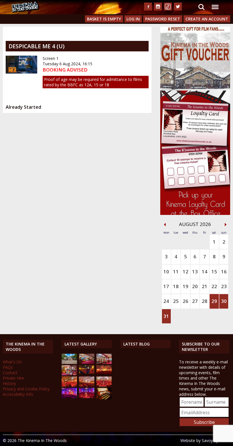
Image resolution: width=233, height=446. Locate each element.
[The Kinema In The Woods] (69, 362)
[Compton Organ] (104, 398)
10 (166, 271)
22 (214, 286)
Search (201, 3)
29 (214, 301)
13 (195, 271)
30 (224, 301)
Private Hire (13, 378)
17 (166, 286)
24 (166, 301)
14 (204, 271)
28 (204, 301)
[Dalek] (69, 373)
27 (195, 301)
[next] (225, 225)
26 (185, 301)
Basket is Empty (104, 19)
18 (176, 286)
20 (195, 286)
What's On (12, 362)
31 (166, 316)
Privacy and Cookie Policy (26, 388)
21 (204, 286)
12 (185, 271)
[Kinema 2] (86, 385)
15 (214, 271)
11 (176, 271)
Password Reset (162, 19)
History (9, 383)
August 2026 (195, 224)
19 (185, 286)
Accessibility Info (18, 394)
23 (224, 286)
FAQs (8, 367)
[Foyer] (86, 362)
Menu (215, 3)
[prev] (164, 225)
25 (176, 301)
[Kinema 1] (86, 372)
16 (224, 271)
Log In (133, 19)
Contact (10, 372)
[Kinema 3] (69, 396)
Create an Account (207, 19)
